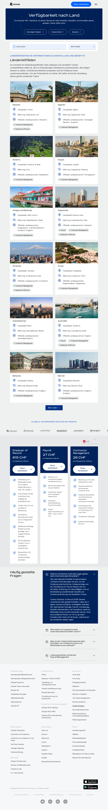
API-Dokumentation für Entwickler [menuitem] (84, 690)
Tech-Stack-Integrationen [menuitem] (81, 698)
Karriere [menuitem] (44, 734)
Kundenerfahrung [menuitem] (17, 752)
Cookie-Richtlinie (38, 794)
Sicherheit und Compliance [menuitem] (20, 734)
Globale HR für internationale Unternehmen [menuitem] (52, 716)
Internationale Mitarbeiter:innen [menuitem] (21, 674)
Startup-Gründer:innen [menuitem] (18, 761)
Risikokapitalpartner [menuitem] (79, 738)
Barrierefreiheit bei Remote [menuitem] (51, 761)
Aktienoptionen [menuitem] (16, 702)
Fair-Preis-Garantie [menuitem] (17, 744)
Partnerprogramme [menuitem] (79, 730)
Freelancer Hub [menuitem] (16, 769)
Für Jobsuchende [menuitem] (17, 773)
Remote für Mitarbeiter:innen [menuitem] (21, 765)
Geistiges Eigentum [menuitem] (17, 748)
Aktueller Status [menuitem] (47, 754)
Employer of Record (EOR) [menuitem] (51, 678)
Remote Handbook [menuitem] (79, 702)
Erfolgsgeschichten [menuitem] (79, 682)
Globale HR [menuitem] (15, 706)
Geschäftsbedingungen (56, 794)
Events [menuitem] (44, 742)
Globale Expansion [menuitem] (17, 682)
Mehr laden (52, 408)
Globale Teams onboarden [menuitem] (20, 686)
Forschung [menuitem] (76, 678)
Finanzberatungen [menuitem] (78, 746)
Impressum (90, 794)
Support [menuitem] (44, 750)
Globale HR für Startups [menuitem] (50, 707)
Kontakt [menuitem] (44, 758)
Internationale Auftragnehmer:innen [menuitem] (23, 678)
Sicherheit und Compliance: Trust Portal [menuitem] (22, 739)
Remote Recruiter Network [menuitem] (81, 758)
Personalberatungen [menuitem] (79, 742)
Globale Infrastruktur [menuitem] (18, 730)
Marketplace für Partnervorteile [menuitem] (83, 754)
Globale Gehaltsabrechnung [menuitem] (51, 688)
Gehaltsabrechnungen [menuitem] (18, 694)
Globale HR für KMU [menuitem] (48, 711)
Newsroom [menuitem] (45, 738)
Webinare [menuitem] (75, 686)
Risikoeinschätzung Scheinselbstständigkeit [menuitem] (80, 715)
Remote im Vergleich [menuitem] (79, 694)
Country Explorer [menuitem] (78, 706)
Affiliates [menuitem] (75, 734)
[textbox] (90, 441)
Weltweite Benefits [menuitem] (17, 698)
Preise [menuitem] (44, 674)
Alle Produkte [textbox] (75, 46)
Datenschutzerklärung (21, 794)
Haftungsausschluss (75, 794)
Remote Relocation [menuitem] (48, 692)
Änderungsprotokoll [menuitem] (79, 720)
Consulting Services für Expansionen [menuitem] (50, 697)
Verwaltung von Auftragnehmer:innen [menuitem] (49, 684)
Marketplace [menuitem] (46, 746)
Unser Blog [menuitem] (76, 674)
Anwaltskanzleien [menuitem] (78, 750)
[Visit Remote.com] (15, 4)
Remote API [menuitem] (15, 690)
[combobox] (82, 46)
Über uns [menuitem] (45, 730)
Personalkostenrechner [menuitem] (80, 710)
